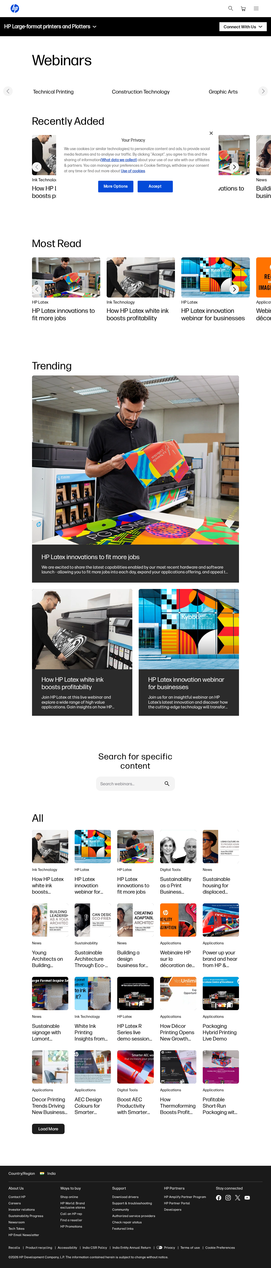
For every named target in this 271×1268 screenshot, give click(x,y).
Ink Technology (46, 179)
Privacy (169, 1248)
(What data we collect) (119, 160)
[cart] (243, 8)
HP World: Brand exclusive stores (72, 1205)
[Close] (211, 133)
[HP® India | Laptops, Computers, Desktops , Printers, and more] (14, 8)
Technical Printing (53, 91)
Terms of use (190, 1248)
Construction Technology (141, 91)
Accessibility (67, 1248)
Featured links (123, 1228)
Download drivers (125, 1197)
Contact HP (16, 1197)
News (261, 179)
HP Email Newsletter (23, 1235)
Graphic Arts (223, 91)
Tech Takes (16, 1228)
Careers (14, 1203)
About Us (16, 1188)
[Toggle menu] (94, 27)
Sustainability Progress (25, 1216)
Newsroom (16, 1222)
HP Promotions (71, 1226)
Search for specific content (135, 761)
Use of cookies (133, 171)
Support (119, 1188)
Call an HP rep (71, 1214)
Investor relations (21, 1209)
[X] (237, 1197)
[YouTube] (247, 1197)
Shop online (69, 1197)
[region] (137, 164)
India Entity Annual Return (131, 1248)
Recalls (14, 1248)
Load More (48, 1128)
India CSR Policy (95, 1248)
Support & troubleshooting (132, 1203)
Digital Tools (170, 869)
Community (120, 1209)
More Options (116, 186)
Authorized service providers (133, 1216)
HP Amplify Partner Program (185, 1197)
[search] (230, 8)
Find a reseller (71, 1220)
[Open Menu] (256, 8)
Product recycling (39, 1248)
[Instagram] (228, 1197)
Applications (170, 943)
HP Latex (40, 302)
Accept (155, 186)
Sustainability (86, 943)
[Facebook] (218, 1197)
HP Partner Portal (177, 1203)
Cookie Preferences (220, 1248)
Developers (173, 1209)
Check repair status (127, 1222)
